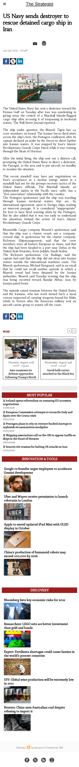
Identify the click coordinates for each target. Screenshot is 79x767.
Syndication (37, 747)
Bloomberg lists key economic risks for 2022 (34, 600)
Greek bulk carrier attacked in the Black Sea (58, 372)
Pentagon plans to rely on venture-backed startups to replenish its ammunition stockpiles (37, 425)
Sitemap (20, 747)
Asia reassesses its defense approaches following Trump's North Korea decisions (20, 373)
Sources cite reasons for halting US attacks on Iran (36, 447)
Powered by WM (54, 747)
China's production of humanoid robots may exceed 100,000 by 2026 (35, 554)
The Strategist (39, 3)
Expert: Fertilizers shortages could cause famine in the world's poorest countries (39, 654)
